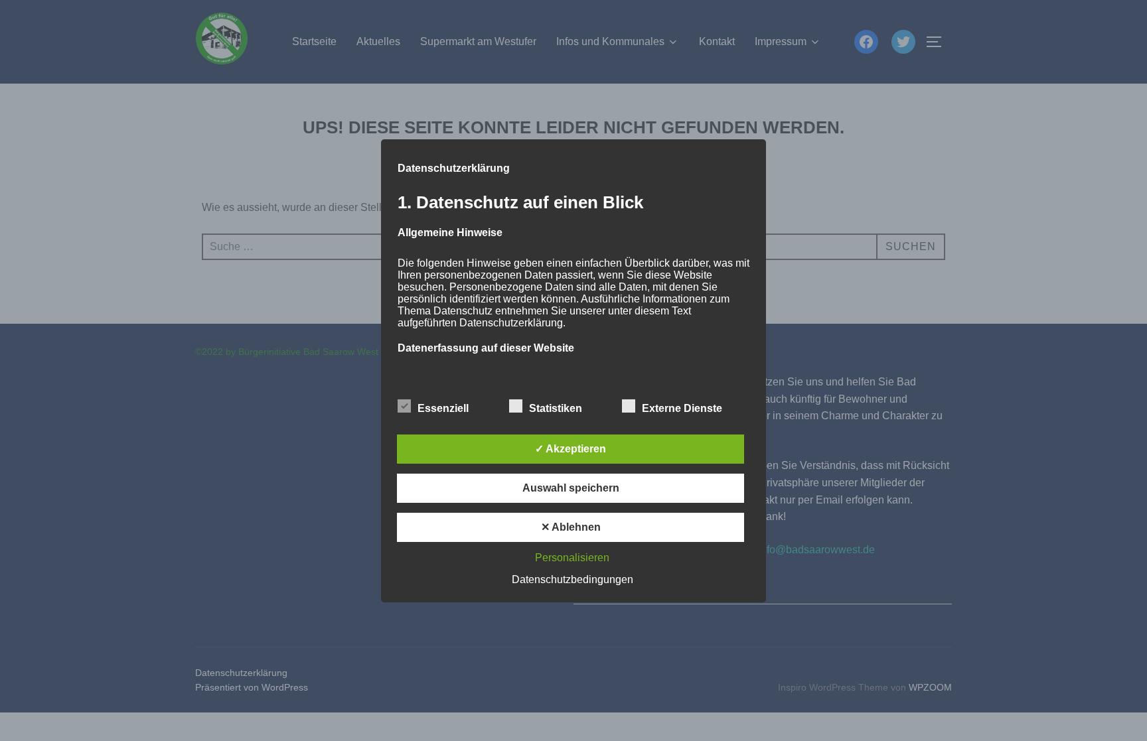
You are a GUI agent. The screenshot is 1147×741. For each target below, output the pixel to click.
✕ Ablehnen (571, 527)
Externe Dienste (682, 408)
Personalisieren (572, 557)
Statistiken (555, 408)
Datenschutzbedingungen (572, 579)
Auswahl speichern (570, 488)
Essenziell (443, 408)
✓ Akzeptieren (570, 448)
